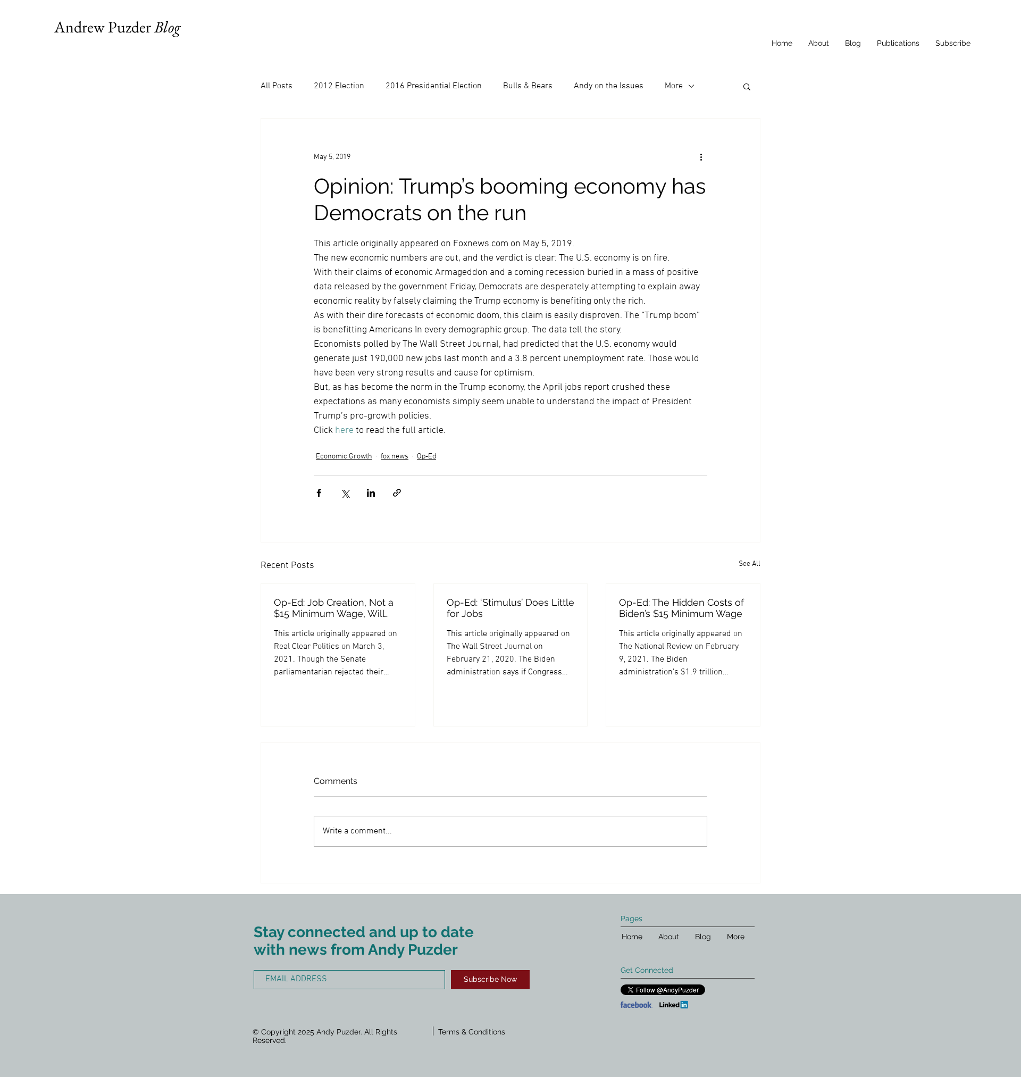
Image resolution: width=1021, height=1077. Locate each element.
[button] (747, 86)
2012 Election (339, 86)
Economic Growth (344, 456)
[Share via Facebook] (319, 493)
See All (749, 564)
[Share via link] (397, 493)
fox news (394, 456)
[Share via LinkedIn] (371, 493)
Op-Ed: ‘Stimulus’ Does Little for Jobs (510, 608)
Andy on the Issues (608, 86)
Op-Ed (426, 456)
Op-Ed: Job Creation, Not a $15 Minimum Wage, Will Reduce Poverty (334, 608)
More (674, 86)
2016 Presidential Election (434, 86)
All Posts (276, 86)
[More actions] (700, 157)
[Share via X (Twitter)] (345, 493)
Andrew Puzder (117, 26)
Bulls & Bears (528, 86)
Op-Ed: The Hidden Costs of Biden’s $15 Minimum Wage (681, 608)
